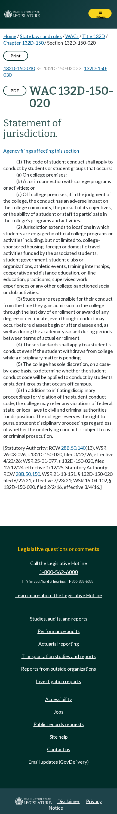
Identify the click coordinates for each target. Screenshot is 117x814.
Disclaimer (68, 801)
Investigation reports (58, 681)
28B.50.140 (73, 448)
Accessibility (58, 699)
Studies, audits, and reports (58, 619)
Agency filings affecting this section (41, 151)
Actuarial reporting (58, 644)
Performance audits (59, 631)
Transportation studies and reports (58, 656)
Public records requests (58, 724)
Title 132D (93, 36)
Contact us (58, 749)
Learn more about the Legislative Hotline (58, 595)
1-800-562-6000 (58, 572)
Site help (59, 737)
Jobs (58, 712)
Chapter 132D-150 (23, 43)
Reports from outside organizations (58, 669)
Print (16, 55)
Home (9, 36)
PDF (15, 90)
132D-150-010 (19, 68)
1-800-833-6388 (80, 581)
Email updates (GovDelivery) (58, 762)
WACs (72, 36)
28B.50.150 (28, 474)
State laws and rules (41, 36)
